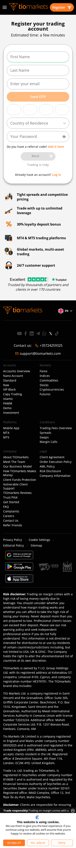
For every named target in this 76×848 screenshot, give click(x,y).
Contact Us (10, 521)
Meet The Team (14, 462)
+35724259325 (51, 345)
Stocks (44, 385)
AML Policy (47, 466)
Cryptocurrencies (52, 389)
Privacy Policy (12, 540)
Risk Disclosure (50, 471)
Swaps (44, 437)
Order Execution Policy (56, 462)
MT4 (6, 433)
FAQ (6, 507)
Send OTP (38, 96)
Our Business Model (17, 466)
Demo (7, 408)
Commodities (49, 380)
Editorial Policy (13, 545)
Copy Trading (12, 394)
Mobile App (11, 428)
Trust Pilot (10, 497)
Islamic (8, 399)
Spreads (45, 433)
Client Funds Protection (19, 480)
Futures (45, 394)
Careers (8, 516)
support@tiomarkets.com (40, 353)
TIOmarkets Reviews (17, 493)
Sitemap (36, 545)
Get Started (11, 502)
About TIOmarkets (16, 457)
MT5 (6, 437)
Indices (45, 376)
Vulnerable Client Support (15, 486)
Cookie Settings (39, 540)
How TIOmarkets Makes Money (19, 473)
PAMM (7, 403)
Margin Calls (48, 442)
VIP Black (9, 389)
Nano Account (13, 376)
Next (35, 156)
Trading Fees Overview (56, 428)
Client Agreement (52, 457)
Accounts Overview (16, 371)
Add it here (56, 147)
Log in (56, 175)
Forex (43, 371)
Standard (9, 380)
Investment (11, 413)
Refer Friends (12, 525)
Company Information (55, 476)
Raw (6, 385)
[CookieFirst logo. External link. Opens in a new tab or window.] (37, 817)
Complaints (11, 511)
